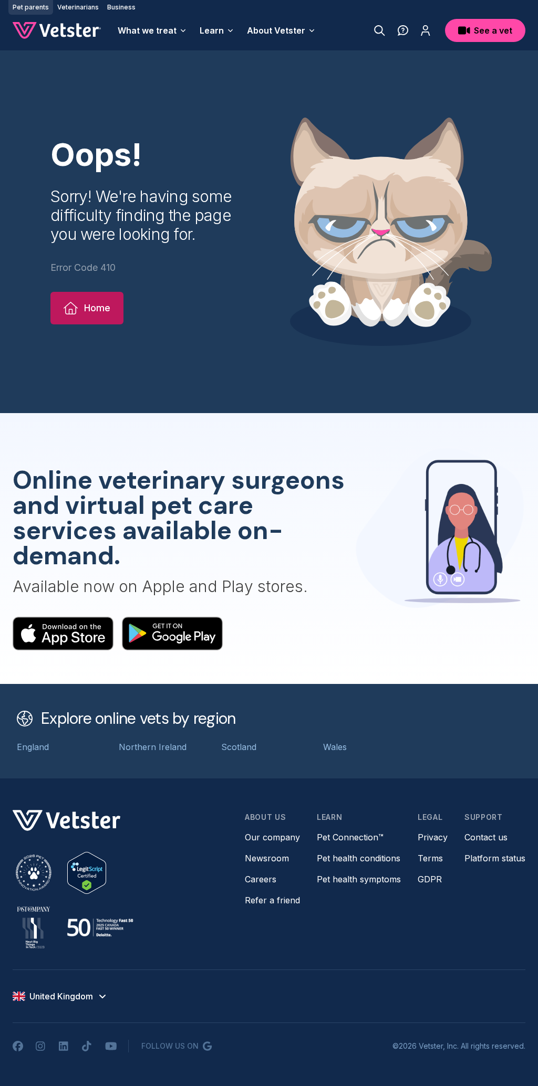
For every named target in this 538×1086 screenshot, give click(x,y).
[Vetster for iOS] (63, 633)
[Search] (379, 30)
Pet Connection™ (350, 837)
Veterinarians (78, 7)
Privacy (433, 837)
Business (121, 7)
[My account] (426, 30)
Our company (272, 837)
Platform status (494, 858)
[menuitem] (152, 30)
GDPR (430, 879)
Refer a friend (272, 900)
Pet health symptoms (359, 879)
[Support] (403, 30)
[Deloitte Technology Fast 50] (100, 927)
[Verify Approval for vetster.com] (86, 873)
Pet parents (31, 7)
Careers (260, 879)
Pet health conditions (358, 858)
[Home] (57, 30)
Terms (430, 858)
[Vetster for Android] (172, 633)
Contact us (486, 837)
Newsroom (267, 858)
